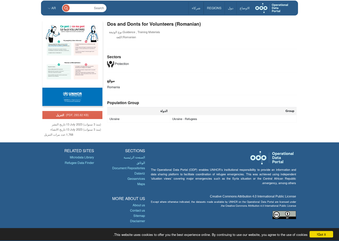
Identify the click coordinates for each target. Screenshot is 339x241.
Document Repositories (128, 168)
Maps (141, 184)
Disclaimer (137, 221)
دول (230, 8)
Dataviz (139, 173)
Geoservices (136, 178)
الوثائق (141, 162)
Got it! (321, 234)
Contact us (137, 210)
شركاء (196, 8)
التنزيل (72, 115)
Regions (214, 8)
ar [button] (53, 8)
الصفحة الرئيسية (134, 157)
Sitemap (139, 215)
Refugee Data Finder (79, 162)
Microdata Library (82, 157)
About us (139, 205)
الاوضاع (245, 8)
